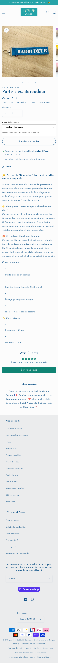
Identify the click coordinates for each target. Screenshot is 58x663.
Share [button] (8, 167)
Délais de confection (16, 527)
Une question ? (13, 547)
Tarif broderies (13, 534)
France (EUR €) (27, 619)
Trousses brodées (14, 469)
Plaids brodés (12, 462)
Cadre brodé (12, 475)
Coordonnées (40, 653)
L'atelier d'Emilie (14, 429)
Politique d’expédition (24, 653)
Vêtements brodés (15, 488)
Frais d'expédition (20, 102)
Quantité (6, 107)
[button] (3, 12)
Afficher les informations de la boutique (25, 159)
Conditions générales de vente (22, 657)
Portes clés (11, 449)
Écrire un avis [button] (29, 370)
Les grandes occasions (17, 435)
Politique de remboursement (33, 644)
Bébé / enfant (13, 495)
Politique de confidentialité (19, 648)
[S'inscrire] (49, 578)
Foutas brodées (13, 455)
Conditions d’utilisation (43, 648)
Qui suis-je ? (12, 540)
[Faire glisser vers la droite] (35, 82)
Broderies (10, 502)
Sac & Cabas (12, 482)
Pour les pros (12, 520)
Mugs (8, 442)
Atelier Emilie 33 (17, 640)
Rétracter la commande (17, 554)
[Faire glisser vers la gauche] (23, 82)
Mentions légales (44, 657)
